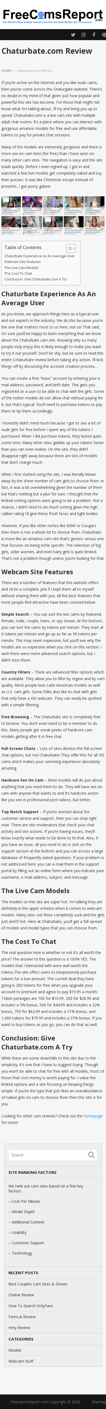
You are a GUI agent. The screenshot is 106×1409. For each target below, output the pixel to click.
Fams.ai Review (22, 1316)
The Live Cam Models (21, 267)
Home (6, 70)
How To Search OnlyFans (30, 1305)
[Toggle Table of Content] (68, 248)
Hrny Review (19, 1327)
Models (14, 1350)
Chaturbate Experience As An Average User (39, 256)
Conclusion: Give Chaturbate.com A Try (35, 279)
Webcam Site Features (22, 261)
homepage (93, 1115)
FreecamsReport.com (29, 1401)
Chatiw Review (21, 1294)
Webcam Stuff (20, 1361)
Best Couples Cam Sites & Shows (37, 1284)
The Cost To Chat (18, 273)
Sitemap (99, 1401)
